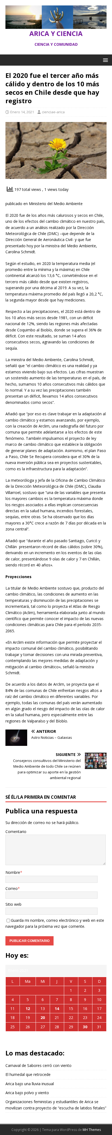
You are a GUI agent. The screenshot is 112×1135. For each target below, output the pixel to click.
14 (57, 1008)
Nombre (12, 872)
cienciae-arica (53, 111)
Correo (11, 888)
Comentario (15, 831)
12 (28, 1008)
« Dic (49, 1039)
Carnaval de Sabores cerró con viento (38, 1065)
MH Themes (92, 1129)
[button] (104, 60)
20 (43, 1017)
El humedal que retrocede (28, 1074)
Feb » (62, 1039)
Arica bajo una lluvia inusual (29, 1083)
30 (85, 1026)
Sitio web (13, 904)
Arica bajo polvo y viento (27, 1092)
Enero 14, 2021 (22, 111)
